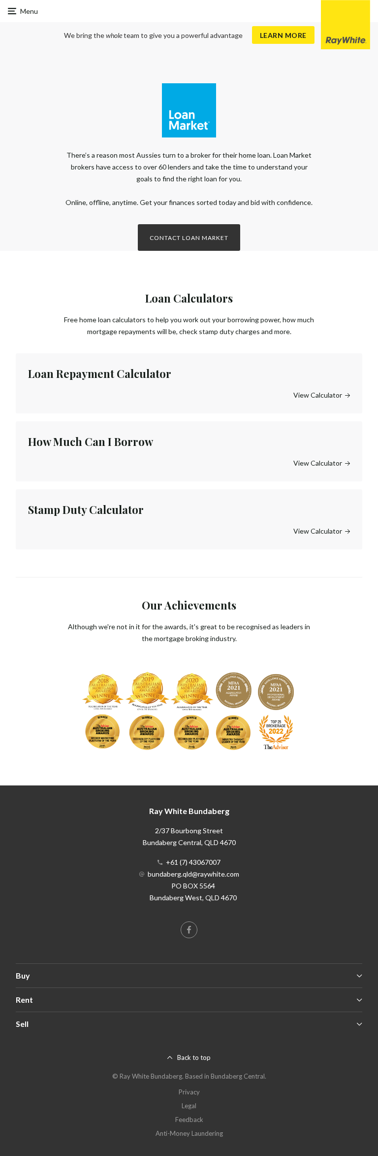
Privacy (189, 1092)
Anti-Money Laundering (189, 1133)
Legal (189, 1106)
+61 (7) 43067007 (193, 862)
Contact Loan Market (189, 237)
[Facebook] (189, 929)
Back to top (194, 1057)
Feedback (189, 1119)
